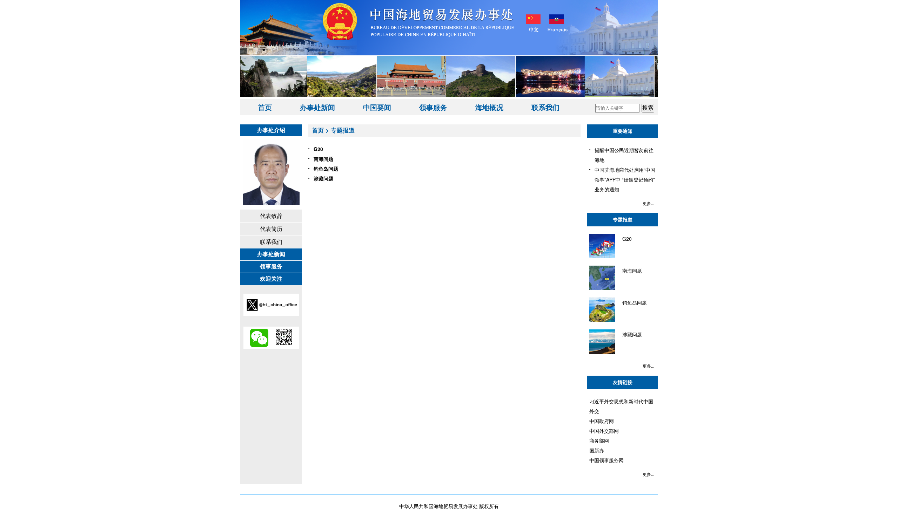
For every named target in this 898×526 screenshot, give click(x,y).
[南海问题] (615, 288)
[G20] (610, 256)
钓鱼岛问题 (326, 168)
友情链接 (622, 381)
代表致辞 (271, 216)
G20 (318, 148)
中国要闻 (377, 107)
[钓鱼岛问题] (618, 319)
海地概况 (489, 107)
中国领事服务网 (606, 460)
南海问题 (323, 158)
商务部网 (599, 440)
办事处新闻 (317, 107)
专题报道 (343, 130)
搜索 (648, 108)
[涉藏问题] (615, 351)
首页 (265, 107)
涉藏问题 (323, 178)
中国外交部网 (604, 430)
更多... (648, 203)
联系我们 (545, 107)
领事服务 (433, 107)
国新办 (596, 450)
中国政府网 (601, 420)
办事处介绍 (271, 130)
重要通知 (622, 130)
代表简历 (271, 229)
